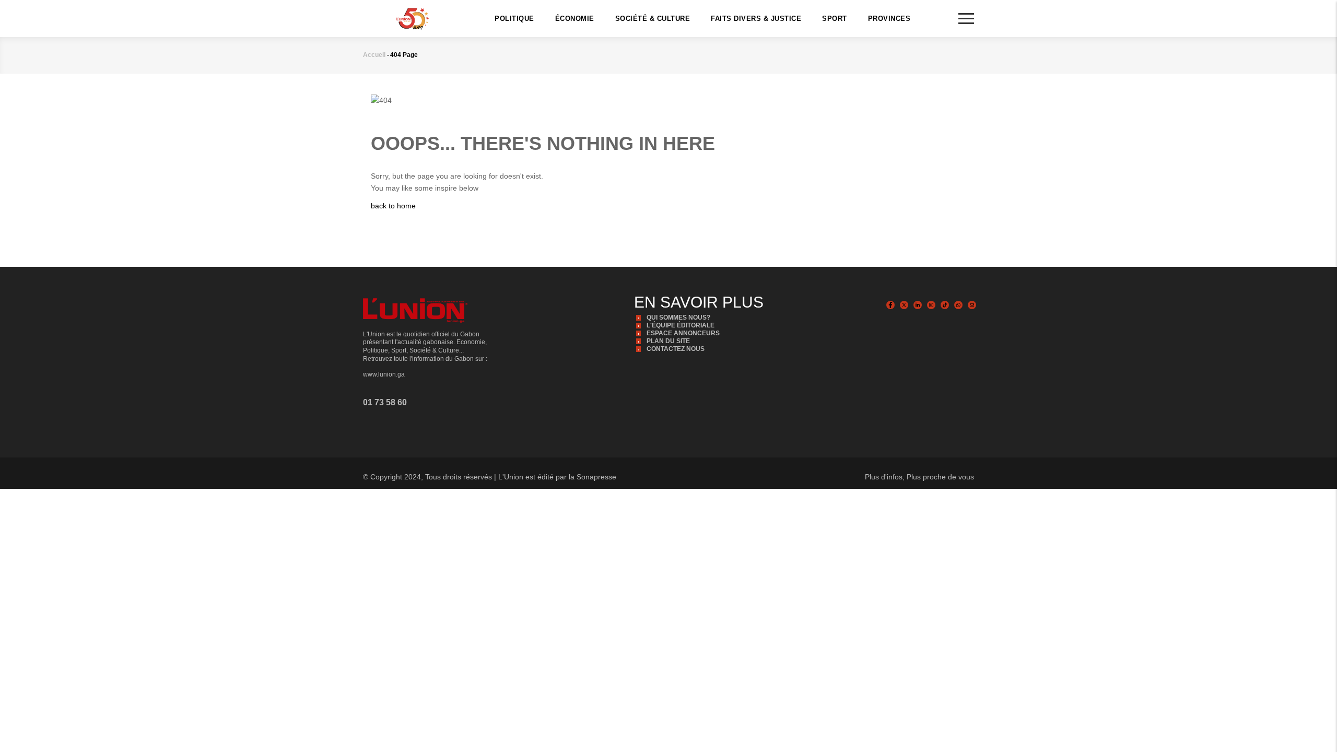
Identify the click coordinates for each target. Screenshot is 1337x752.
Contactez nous (676, 348)
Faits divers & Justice (756, 18)
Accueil (374, 54)
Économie (574, 18)
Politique (514, 18)
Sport (834, 18)
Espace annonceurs (683, 333)
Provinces (889, 18)
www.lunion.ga (384, 374)
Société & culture (652, 18)
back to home (393, 206)
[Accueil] (412, 18)
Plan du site (668, 341)
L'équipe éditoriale (680, 325)
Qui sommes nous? (678, 317)
